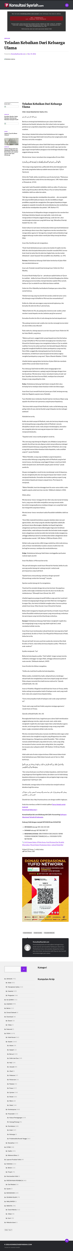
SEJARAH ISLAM (11, 1197)
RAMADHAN (10, 1193)
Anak (11, 1130)
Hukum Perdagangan (15, 1117)
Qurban (11, 1092)
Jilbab (10, 1214)
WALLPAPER (10, 1201)
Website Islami (11, 1222)
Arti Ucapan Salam (30, 842)
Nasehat (10, 991)
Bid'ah (10, 1168)
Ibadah (10, 1041)
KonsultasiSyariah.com (18, 54)
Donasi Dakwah (11, 1012)
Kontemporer (12, 1109)
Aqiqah (11, 1050)
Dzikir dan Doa (13, 1058)
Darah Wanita (12, 1209)
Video (10, 1025)
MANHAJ (9, 1164)
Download (9, 1016)
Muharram (12, 1079)
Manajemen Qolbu (13, 987)
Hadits (10, 1151)
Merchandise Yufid (12, 1176)
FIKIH (8, 1033)
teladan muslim (49, 932)
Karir (9, 1218)
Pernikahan (11, 1126)
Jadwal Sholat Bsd (57, 845)
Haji (10, 1062)
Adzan (11, 1045)
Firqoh (10, 1172)
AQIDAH (9, 1004)
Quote (8, 1188)
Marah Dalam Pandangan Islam (40, 845)
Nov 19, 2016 (32, 54)
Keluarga (12, 1134)
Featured (9, 1029)
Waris (11, 1101)
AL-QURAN (10, 999)
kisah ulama (38, 932)
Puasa (11, 1088)
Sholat (11, 1096)
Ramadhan (11, 1143)
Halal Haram (12, 1037)
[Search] (24, 969)
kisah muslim (27, 932)
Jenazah (11, 1067)
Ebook (10, 1020)
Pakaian (11, 1084)
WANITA (9, 1206)
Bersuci (11, 1054)
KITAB (8, 1147)
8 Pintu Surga (41, 842)
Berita (8, 1008)
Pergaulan (11, 995)
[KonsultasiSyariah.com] (36, 5)
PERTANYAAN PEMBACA (14, 1180)
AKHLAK (7, 38)
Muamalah (11, 1114)
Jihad (11, 1071)
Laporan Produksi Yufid (13, 1159)
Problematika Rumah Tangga (18, 1138)
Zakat (11, 1105)
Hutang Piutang (14, 1122)
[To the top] (67, 1240)
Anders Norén (15, 1247)
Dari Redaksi (12, 1184)
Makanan (12, 1075)
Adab (9, 982)
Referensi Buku (12, 1155)
